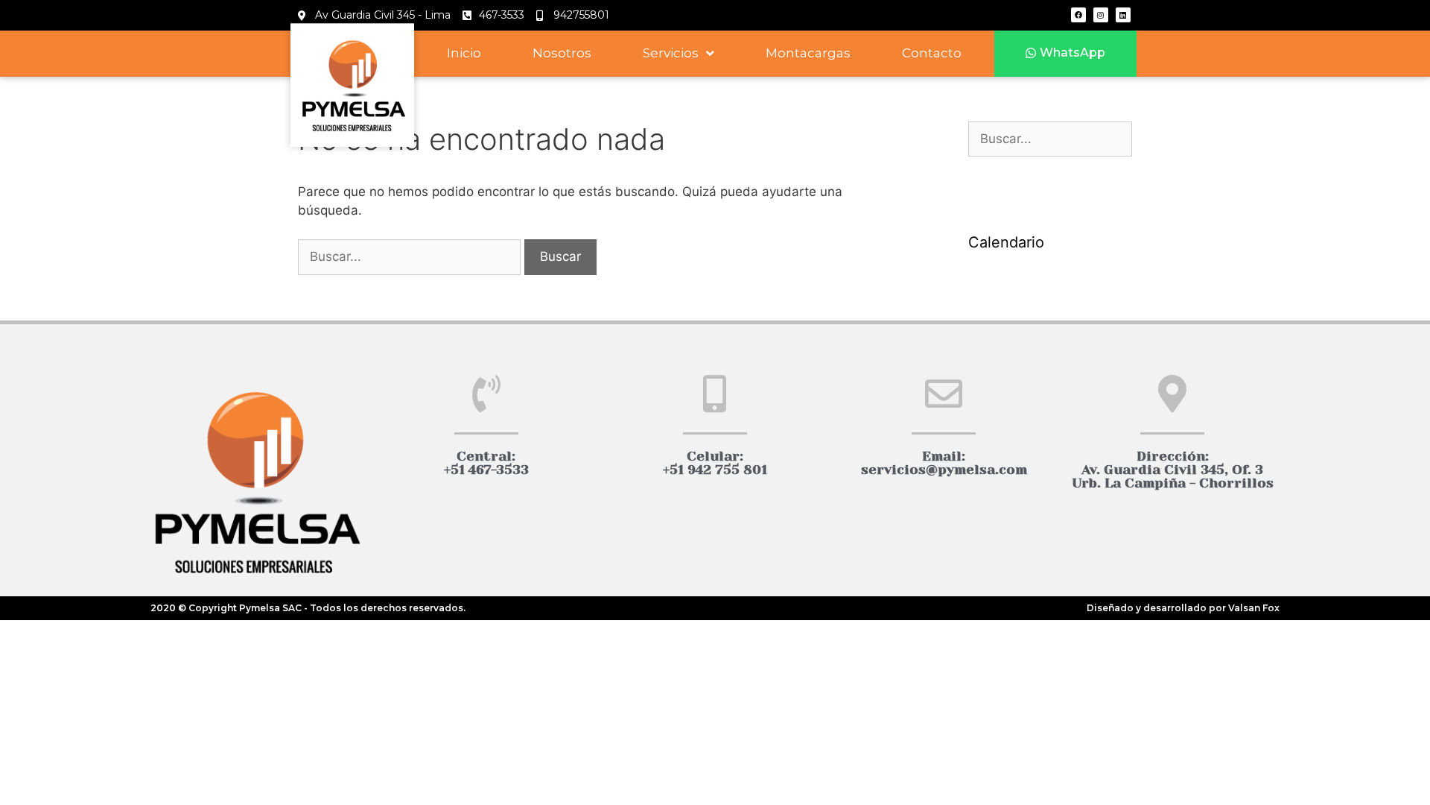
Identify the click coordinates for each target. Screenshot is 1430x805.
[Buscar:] (411, 256)
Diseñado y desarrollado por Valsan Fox (1183, 607)
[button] (1065, 53)
